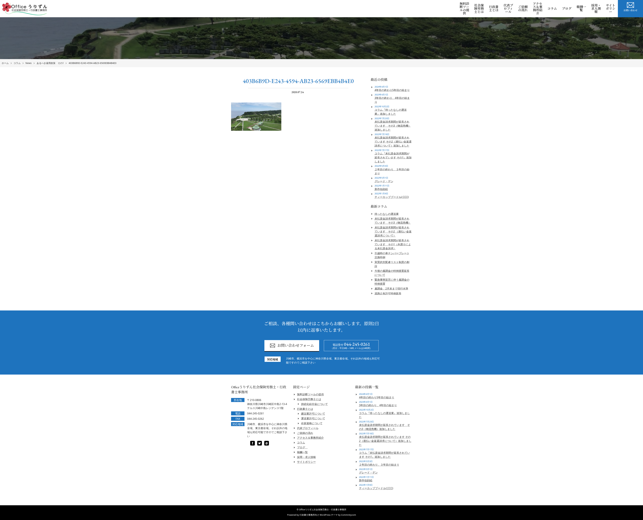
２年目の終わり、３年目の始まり (392, 171)
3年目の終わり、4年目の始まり (392, 100)
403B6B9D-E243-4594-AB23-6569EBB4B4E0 (92, 63)
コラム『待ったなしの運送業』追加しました (391, 112)
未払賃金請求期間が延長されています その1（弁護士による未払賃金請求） (393, 244)
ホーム (5, 63)
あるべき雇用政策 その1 (50, 63)
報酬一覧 (581, 8)
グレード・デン (384, 181)
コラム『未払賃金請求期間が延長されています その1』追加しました (393, 157)
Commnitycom (348, 514)
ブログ (568, 9)
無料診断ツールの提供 (464, 8)
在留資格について (312, 423)
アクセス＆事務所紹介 (537, 8)
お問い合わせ (630, 10)
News (28, 63)
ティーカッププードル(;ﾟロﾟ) (392, 197)
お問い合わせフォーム (295, 345)
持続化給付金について (314, 404)
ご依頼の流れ (523, 8)
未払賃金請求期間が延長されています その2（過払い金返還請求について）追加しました (393, 141)
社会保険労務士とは (479, 8)
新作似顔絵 (381, 189)
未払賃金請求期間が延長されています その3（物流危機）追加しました (393, 126)
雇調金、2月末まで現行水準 (391, 288)
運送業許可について (313, 418)
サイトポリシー (610, 8)
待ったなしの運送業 (387, 214)
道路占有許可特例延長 (388, 293)
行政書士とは (493, 8)
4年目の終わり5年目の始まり (392, 90)
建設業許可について (313, 413)
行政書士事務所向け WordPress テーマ (319, 514)
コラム (552, 9)
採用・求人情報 (596, 8)
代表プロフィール (508, 8)
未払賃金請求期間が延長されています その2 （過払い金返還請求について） (393, 231)
